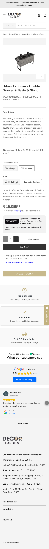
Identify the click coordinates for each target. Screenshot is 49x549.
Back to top (23, 423)
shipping (17, 211)
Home (5, 34)
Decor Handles (13, 543)
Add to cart (33, 239)
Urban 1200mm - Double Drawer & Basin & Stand (26, 34)
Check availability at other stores (19, 262)
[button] (45, 15)
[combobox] (24, 25)
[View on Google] (5, 393)
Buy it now (24, 247)
